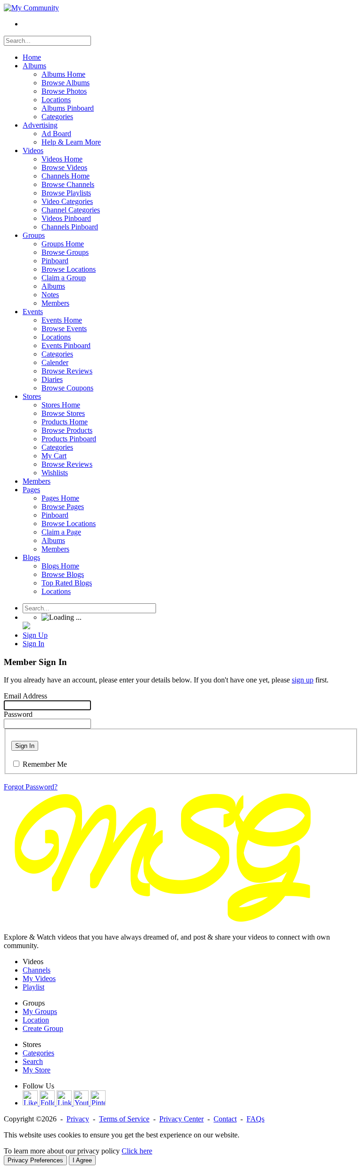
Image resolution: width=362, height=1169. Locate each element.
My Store (36, 1070)
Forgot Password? (31, 787)
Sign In (24, 745)
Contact (225, 1119)
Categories (38, 1053)
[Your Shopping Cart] (26, 627)
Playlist (33, 987)
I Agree (82, 1160)
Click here (137, 1151)
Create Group (43, 1028)
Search (33, 1061)
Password (18, 714)
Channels (36, 970)
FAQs (255, 1119)
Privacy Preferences (35, 1160)
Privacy (77, 1119)
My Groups (40, 1011)
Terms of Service (124, 1119)
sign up (302, 680)
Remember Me (45, 764)
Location (36, 1020)
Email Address (25, 696)
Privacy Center (181, 1119)
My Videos (39, 978)
